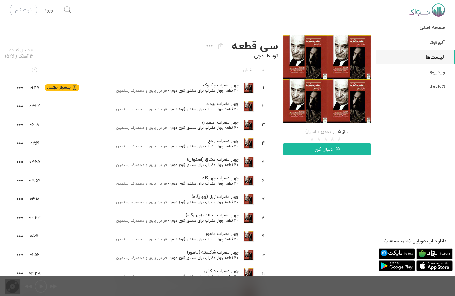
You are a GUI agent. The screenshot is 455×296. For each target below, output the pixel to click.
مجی (259, 55)
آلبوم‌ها (437, 42)
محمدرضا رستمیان (130, 90)
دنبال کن (323, 149)
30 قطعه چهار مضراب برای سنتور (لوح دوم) (204, 90)
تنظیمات (435, 86)
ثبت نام (23, 10)
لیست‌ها (435, 57)
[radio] (312, 139)
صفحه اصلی (432, 27)
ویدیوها (436, 71)
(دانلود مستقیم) (397, 241)
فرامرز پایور (158, 90)
